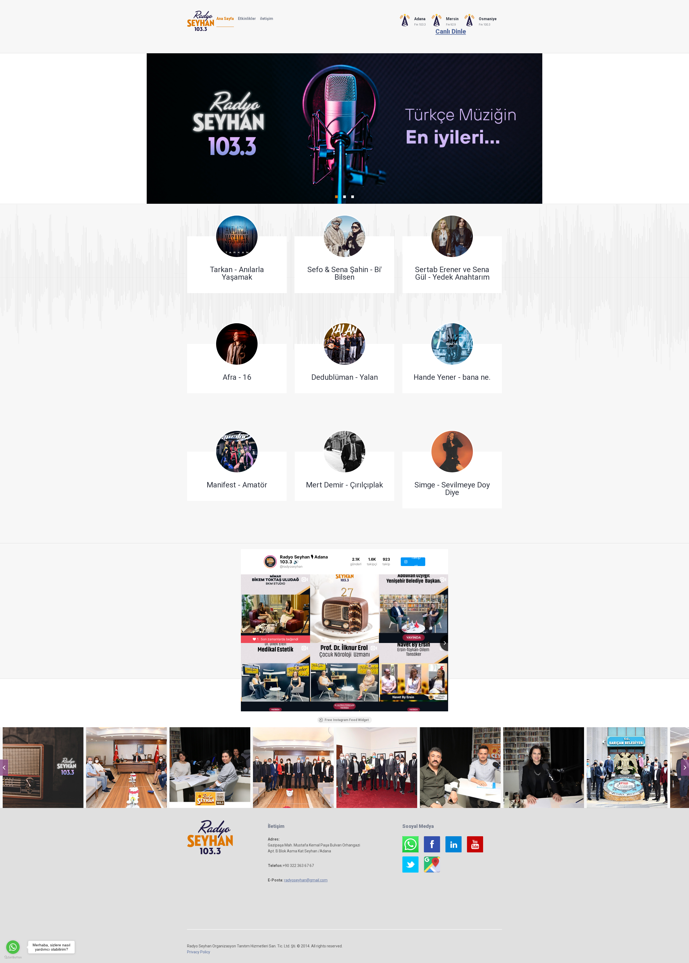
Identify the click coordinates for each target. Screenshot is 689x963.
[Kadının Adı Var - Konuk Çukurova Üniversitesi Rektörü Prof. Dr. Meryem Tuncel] (543, 767)
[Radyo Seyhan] (43, 767)
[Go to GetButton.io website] (13, 957)
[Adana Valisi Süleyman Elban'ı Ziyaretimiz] (293, 767)
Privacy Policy (198, 952)
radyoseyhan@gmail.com (306, 880)
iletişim (266, 18)
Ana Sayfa (225, 18)
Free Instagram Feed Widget (347, 720)
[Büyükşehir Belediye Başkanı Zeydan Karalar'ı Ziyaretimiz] (376, 767)
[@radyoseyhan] (270, 561)
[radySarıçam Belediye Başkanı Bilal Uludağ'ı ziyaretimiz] (627, 767)
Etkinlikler (247, 18)
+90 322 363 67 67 (298, 865)
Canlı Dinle (450, 31)
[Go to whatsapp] (13, 947)
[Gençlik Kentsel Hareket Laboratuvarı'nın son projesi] (210, 767)
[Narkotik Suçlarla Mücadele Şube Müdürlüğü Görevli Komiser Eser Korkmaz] (460, 767)
